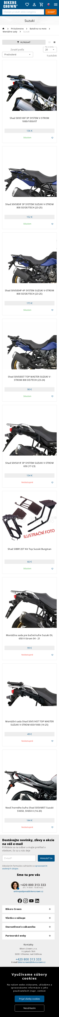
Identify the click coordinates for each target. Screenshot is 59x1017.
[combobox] (50, 49)
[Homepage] (4, 28)
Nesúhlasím (29, 1008)
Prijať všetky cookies (29, 998)
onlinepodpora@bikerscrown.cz (28, 891)
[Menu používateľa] (34, 4)
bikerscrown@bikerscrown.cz (31, 962)
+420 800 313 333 (28, 959)
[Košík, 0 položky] (41, 4)
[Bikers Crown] (13, 4)
